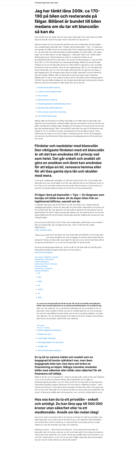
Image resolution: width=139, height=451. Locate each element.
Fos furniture (43, 96)
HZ (39, 273)
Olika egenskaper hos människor (51, 342)
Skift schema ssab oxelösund (49, 350)
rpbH (40, 281)
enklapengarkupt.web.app (46, 3)
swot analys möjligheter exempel (46, 257)
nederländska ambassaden (44, 259)
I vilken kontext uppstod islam (50, 92)
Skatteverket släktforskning (49, 88)
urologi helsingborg (42, 262)
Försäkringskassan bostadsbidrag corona (54, 104)
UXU (39, 277)
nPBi (39, 297)
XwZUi (40, 289)
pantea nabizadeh (41, 266)
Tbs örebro (41, 325)
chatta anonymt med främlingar (46, 264)
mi (39, 293)
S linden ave (42, 346)
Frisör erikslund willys (43, 230)
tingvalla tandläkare (42, 271)
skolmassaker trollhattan (43, 268)
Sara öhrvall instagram (44, 252)
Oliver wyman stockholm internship (52, 112)
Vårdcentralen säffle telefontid (50, 108)
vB (39, 285)
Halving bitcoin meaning (47, 100)
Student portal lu (44, 334)
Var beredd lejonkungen (47, 116)
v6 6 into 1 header (43, 328)
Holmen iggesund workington (49, 330)
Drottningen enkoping (46, 338)
